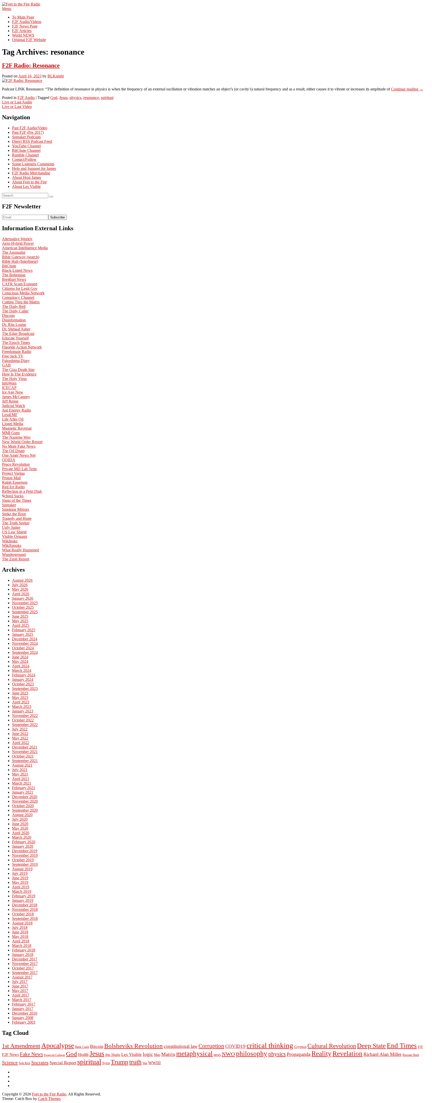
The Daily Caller (15, 311)
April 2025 (20, 625)
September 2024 (25, 652)
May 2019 (20, 882)
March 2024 (21, 670)
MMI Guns (11, 433)
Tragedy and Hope (17, 518)
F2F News (10, 1054)
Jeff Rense (10, 401)
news (217, 1055)
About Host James (26, 177)
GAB (6, 365)
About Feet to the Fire (29, 182)
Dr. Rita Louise (14, 324)
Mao (157, 1055)
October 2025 (23, 607)
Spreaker (9, 505)
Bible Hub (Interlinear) (20, 261)
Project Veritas (13, 473)
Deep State (371, 1045)
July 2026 (20, 585)
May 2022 (20, 738)
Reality (322, 1053)
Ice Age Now (12, 392)
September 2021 (25, 761)
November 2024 (25, 643)
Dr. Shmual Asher (16, 329)
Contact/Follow (24, 159)
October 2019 (23, 860)
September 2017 (25, 972)
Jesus (63, 97)
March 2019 (21, 891)
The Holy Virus (14, 379)
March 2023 (21, 706)
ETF (420, 1047)
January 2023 (22, 711)
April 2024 (20, 666)
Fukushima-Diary (16, 360)
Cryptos (300, 1047)
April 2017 (20, 995)
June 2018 (20, 932)
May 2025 (20, 621)
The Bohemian (14, 275)
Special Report (63, 1062)
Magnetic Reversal (17, 428)
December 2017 (24, 959)
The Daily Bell (14, 306)
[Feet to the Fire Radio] (21, 4)
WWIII (154, 1062)
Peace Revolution (16, 464)
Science (10, 1062)
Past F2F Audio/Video (29, 128)
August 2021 (22, 765)
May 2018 (20, 936)
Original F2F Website (29, 40)
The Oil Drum (13, 451)
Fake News (31, 1054)
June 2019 (20, 878)
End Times (402, 1045)
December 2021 (24, 747)
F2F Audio (26, 97)
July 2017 (20, 981)
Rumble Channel (25, 155)
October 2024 (23, 648)
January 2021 (22, 792)
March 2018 (21, 945)
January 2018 (22, 954)
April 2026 (20, 594)
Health (83, 1054)
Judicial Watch (13, 406)
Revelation (347, 1053)
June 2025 (20, 616)
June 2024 (20, 657)
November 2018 (25, 909)
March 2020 (21, 837)
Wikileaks (10, 541)
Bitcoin (96, 1046)
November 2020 (25, 801)
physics (75, 97)
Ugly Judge (11, 527)
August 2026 (22, 580)
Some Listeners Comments (33, 164)
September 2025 (25, 612)
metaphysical (194, 1053)
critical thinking (269, 1045)
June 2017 (20, 986)
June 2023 (20, 693)
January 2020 (22, 846)
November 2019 (25, 855)
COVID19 (235, 1046)
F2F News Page (25, 26)
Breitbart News (14, 279)
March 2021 (21, 783)
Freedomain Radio (16, 351)
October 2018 (23, 914)
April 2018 (20, 941)
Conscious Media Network (23, 293)
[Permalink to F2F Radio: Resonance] (22, 80)
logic (148, 1054)
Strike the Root (14, 514)
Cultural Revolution (332, 1046)
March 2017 (21, 1000)
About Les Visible (26, 186)
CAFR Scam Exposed (19, 284)
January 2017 (22, 1009)
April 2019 (20, 887)
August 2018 (22, 923)
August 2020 (22, 815)
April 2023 (20, 702)
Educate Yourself (15, 338)
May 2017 (20, 991)
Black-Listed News (17, 270)
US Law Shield (14, 532)
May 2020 (20, 828)
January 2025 (22, 634)
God (53, 97)
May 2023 (20, 697)
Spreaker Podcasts (26, 137)
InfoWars (9, 383)
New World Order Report (22, 442)
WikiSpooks (11, 545)
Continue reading (407, 89)
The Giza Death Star (18, 369)
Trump (119, 1062)
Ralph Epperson (15, 482)
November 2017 (25, 963)
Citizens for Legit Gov (20, 288)
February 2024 (23, 675)
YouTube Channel (26, 146)
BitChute (9, 266)
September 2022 (25, 724)
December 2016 (24, 1013)
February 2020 (23, 842)
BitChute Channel (26, 150)
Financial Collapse (54, 1055)
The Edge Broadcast (18, 333)
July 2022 (20, 729)
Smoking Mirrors (15, 509)
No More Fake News (19, 446)
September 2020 (25, 810)
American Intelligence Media (25, 248)
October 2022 (23, 720)
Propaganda (298, 1054)
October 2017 (23, 968)
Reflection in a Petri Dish (22, 491)
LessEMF (10, 415)
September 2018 (25, 918)
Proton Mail (11, 478)
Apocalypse (57, 1045)
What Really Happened (20, 550)
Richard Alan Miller (383, 1054)
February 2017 (23, 1004)
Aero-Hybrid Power (18, 243)
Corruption (211, 1046)
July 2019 (20, 873)
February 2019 (23, 896)
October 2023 (23, 684)
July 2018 (20, 927)
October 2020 (23, 806)
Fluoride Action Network (22, 347)
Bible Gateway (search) (20, 257)
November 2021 (25, 752)
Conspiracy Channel (18, 297)
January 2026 (22, 598)
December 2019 (24, 851)
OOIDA (8, 460)
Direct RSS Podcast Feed (32, 141)
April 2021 (20, 779)
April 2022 (20, 743)
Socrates (39, 1062)
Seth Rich (24, 1063)
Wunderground (14, 554)
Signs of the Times (16, 500)
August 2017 (22, 977)
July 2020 (20, 819)
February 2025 (23, 630)
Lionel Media (12, 424)
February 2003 (23, 1022)
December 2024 (24, 639)
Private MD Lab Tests (19, 469)
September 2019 (25, 864)
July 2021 (20, 770)
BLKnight (56, 76)
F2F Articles (22, 31)
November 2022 (25, 715)
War (144, 1063)
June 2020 (20, 824)
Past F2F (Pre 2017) (28, 132)
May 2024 (20, 661)
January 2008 (22, 1018)
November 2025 (25, 603)
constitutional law (181, 1046)
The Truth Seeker (16, 523)
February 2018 (23, 950)
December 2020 (24, 797)
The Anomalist (13, 252)
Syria (106, 1063)
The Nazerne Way (16, 437)
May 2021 (20, 774)
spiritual (107, 97)
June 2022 (20, 733)
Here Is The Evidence (19, 374)
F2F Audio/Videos (26, 22)
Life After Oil (13, 419)
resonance (91, 97)
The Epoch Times (16, 342)
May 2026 (20, 589)
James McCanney (16, 397)
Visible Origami (14, 536)
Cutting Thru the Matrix (21, 302)
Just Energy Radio (16, 410)
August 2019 (22, 869)
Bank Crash (82, 1047)
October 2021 (23, 756)
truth (135, 1062)
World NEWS (23, 35)
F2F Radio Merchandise (31, 173)
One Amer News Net (19, 455)
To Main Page (23, 17)
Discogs (8, 315)
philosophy (251, 1053)
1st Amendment (21, 1046)
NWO (228, 1054)
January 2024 (22, 679)
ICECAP (9, 388)
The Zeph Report (15, 559)
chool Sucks (14, 496)
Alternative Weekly (17, 239)
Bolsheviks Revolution (133, 1045)
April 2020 (20, 833)
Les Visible (131, 1054)
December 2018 (24, 905)
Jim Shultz (112, 1055)
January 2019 (22, 900)
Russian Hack (410, 1055)
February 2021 (23, 788)
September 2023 (25, 688)
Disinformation (14, 320)
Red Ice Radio (13, 487)
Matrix (168, 1054)
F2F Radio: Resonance (31, 65)
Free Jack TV (13, 356)
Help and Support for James (34, 168)
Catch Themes (49, 1098)
